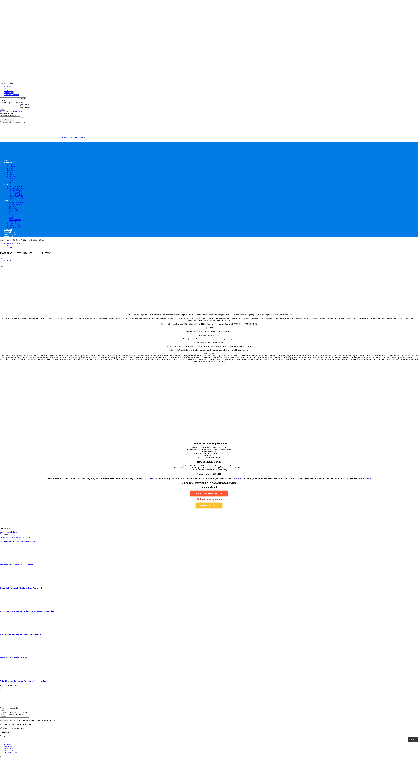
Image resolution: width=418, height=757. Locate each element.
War (10, 182)
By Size (7, 184)
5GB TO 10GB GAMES (15, 194)
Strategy (11, 180)
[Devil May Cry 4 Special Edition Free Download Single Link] (12, 607)
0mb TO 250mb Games (16, 186)
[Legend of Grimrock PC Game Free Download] (12, 584)
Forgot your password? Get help (11, 111)
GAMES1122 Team (7, 260)
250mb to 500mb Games (16, 188)
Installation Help (10, 232)
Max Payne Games (14, 210)
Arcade (11, 168)
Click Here (149, 478)
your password (25, 107)
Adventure (12, 166)
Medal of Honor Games (16, 212)
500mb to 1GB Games (15, 190)
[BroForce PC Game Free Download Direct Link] (12, 630)
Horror (11, 170)
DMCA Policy (9, 91)
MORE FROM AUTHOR (27, 541)
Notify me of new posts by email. (14, 728)
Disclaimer (8, 89)
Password (8, 230)
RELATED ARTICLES (9, 541)
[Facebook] (3, 518)
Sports (11, 178)
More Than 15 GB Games (16, 198)
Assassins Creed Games (16, 202)
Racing (11, 172)
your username (25, 105)
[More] (35, 518)
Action (11, 164)
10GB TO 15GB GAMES (16, 196)
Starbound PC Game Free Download (16, 565)
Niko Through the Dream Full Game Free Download (23, 681)
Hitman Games (13, 208)
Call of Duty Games (15, 204)
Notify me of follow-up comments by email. (18, 724)
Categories (8, 162)
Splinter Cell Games (15, 226)
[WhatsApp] (27, 518)
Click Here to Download (209, 499)
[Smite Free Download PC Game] (12, 653)
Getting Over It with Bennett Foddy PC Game (16, 537)
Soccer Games (13, 224)
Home (6, 160)
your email (23, 117)
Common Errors (10, 234)
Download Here (209, 505)
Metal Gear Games (14, 214)
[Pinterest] (19, 518)
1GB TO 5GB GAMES (15, 192)
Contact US (8, 87)
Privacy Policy (9, 93)
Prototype (12, 216)
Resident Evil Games (15, 220)
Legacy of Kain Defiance (8, 532)
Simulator (12, 176)
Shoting (11, 174)
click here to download (209, 493)
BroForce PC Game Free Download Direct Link (21, 634)
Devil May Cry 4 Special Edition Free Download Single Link (27, 611)
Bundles (7, 200)
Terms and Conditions (11, 95)
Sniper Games (13, 222)
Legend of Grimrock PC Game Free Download (21, 588)
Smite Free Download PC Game (14, 658)
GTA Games (12, 206)
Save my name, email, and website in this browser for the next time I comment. (29, 720)
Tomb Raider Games (15, 228)
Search (2, 736)
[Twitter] (11, 518)
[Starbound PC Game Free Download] (12, 560)
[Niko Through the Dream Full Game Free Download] (12, 677)
